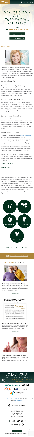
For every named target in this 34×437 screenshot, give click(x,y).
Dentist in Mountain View (13, 398)
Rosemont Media (23, 433)
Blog (7, 29)
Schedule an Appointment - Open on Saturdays (20, 380)
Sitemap (28, 429)
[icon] (19, 425)
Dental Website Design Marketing (12, 433)
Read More (15, 293)
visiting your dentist (25, 135)
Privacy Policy (23, 429)
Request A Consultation (17, 256)
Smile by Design (19, 400)
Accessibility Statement (17, 431)
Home (17, 27)
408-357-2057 (28, 2)
